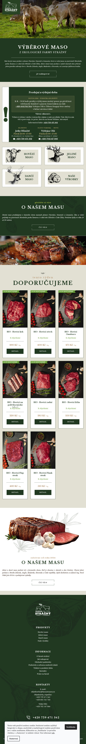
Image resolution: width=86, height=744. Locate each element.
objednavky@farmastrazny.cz (43, 691)
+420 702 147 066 (43, 706)
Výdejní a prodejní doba (43, 668)
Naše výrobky (43, 641)
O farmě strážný (43, 656)
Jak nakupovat (43, 659)
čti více (43, 227)
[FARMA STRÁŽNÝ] (43, 609)
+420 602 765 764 (43, 699)
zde (53, 733)
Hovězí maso (43, 632)
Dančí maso (43, 638)
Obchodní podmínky (43, 662)
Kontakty (43, 671)
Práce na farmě (43, 674)
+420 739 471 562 (43, 697)
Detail (15, 351)
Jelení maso (43, 635)
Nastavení (13, 738)
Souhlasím (70, 727)
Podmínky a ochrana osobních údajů (43, 665)
